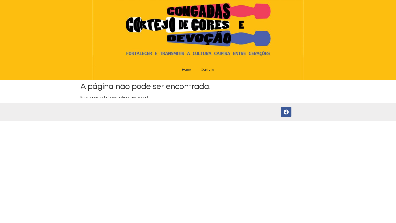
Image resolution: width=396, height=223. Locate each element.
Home (186, 69)
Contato (207, 69)
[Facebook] (286, 112)
